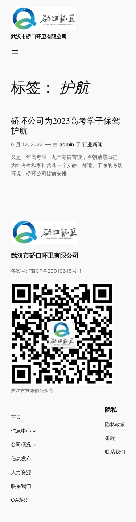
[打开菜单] (15, 51)
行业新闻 (92, 144)
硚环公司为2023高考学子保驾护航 (65, 126)
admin (66, 144)
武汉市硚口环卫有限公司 (39, 36)
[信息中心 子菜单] (34, 431)
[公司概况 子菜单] (34, 444)
